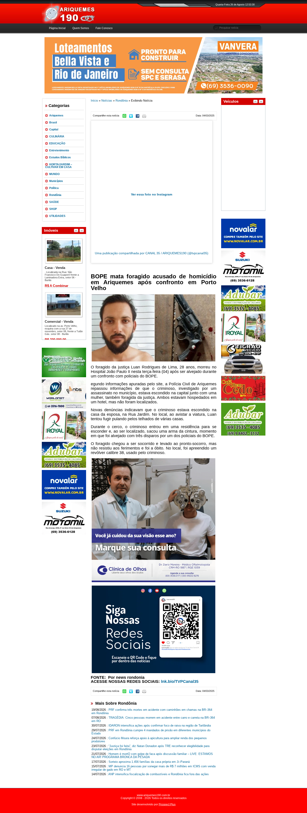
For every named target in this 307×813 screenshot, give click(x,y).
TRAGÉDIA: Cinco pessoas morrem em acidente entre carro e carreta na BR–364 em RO (153, 719)
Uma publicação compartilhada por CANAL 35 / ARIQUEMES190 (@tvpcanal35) (151, 253)
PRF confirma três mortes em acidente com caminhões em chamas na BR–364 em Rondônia (151, 711)
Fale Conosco (104, 28)
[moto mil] (243, 282)
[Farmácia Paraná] (64, 376)
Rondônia (55, 195)
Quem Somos (80, 28)
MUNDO (54, 174)
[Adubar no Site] (243, 310)
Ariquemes (56, 115)
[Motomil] (64, 533)
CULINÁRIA (56, 136)
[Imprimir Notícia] (145, 116)
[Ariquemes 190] (69, 22)
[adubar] (64, 466)
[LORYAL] (64, 438)
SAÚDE (54, 202)
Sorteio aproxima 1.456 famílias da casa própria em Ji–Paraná (149, 761)
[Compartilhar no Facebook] (139, 116)
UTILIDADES (57, 216)
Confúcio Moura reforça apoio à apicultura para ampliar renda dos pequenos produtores (149, 739)
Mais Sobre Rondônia (116, 703)
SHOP (53, 209)
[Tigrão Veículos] (243, 372)
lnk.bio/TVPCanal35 (179, 681)
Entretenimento (59, 150)
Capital (53, 129)
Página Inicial (57, 28)
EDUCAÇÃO (57, 143)
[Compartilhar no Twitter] (132, 116)
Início (94, 100)
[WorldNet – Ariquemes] (64, 408)
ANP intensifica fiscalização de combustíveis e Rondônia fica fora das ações (158, 774)
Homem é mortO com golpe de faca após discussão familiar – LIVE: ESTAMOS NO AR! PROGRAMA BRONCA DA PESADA (152, 755)
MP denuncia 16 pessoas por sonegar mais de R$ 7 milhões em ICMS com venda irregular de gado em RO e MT (153, 768)
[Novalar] (64, 498)
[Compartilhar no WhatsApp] (125, 116)
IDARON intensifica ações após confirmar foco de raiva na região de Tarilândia (160, 725)
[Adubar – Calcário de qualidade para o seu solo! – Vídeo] (243, 434)
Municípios (56, 181)
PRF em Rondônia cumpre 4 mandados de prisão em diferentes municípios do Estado (150, 732)
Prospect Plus (167, 804)
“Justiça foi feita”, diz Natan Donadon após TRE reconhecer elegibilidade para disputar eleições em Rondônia (150, 747)
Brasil (53, 122)
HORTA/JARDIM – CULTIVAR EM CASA (58, 166)
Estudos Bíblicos (60, 157)
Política (54, 188)
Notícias (106, 100)
